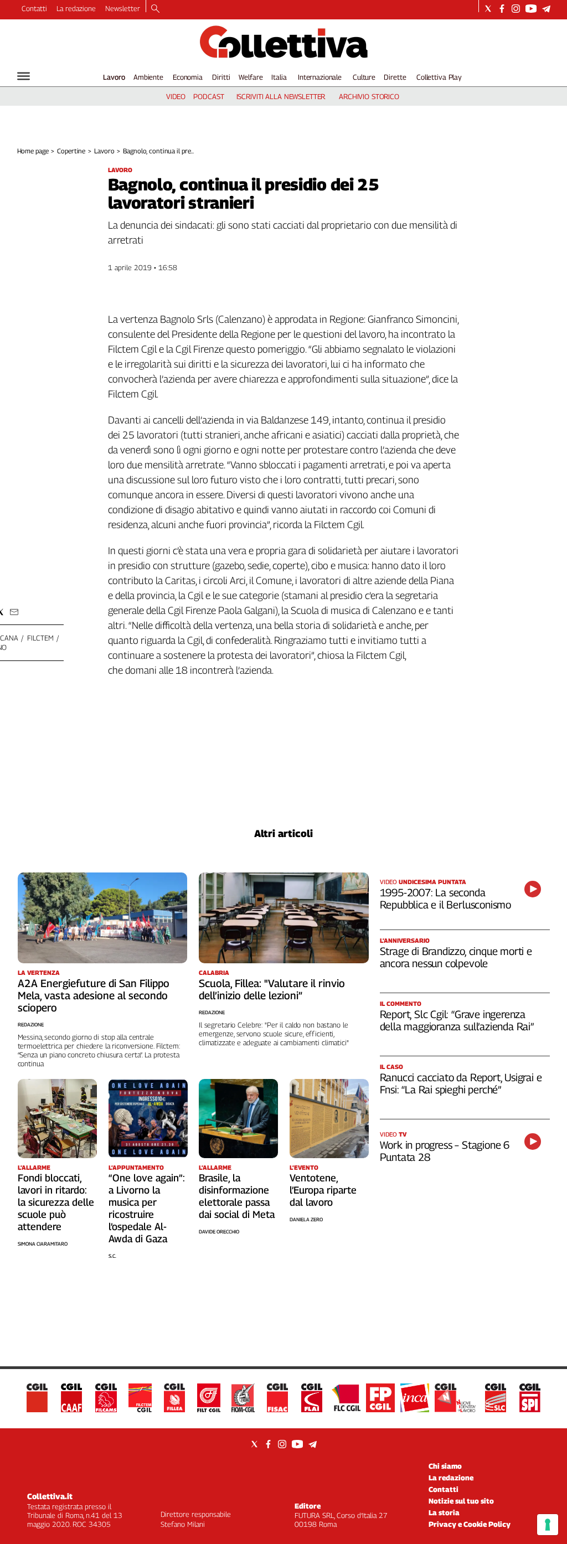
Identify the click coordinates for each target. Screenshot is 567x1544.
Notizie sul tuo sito (461, 1500)
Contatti (34, 8)
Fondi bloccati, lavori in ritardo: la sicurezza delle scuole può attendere (56, 1202)
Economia (188, 77)
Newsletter (122, 8)
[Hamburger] (23, 76)
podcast (208, 96)
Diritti (221, 77)
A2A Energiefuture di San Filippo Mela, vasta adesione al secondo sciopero (93, 995)
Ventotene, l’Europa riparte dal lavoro (323, 1190)
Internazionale (320, 77)
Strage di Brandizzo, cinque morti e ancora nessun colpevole (456, 957)
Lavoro (114, 77)
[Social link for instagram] (516, 8)
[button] (14, 612)
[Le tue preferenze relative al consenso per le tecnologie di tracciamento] (547, 1524)
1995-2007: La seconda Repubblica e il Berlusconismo (446, 898)
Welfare (250, 77)
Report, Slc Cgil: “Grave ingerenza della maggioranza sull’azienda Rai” (457, 1020)
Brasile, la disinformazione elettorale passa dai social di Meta (237, 1196)
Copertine (71, 151)
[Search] (155, 9)
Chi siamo (445, 1466)
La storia (444, 1512)
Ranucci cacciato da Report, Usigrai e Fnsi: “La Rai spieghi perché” (461, 1083)
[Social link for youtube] (531, 8)
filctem (40, 637)
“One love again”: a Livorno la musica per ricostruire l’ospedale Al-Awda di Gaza (147, 1208)
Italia (278, 77)
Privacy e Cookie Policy (470, 1524)
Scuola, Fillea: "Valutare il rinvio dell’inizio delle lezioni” (272, 989)
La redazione (76, 8)
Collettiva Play (439, 77)
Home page (33, 151)
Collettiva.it (50, 1496)
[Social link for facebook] (502, 8)
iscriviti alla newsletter (281, 96)
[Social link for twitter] (488, 8)
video (175, 96)
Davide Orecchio (219, 1231)
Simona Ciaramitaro (43, 1244)
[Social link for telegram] (546, 8)
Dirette (395, 77)
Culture (364, 77)
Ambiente (148, 77)
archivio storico (369, 96)
